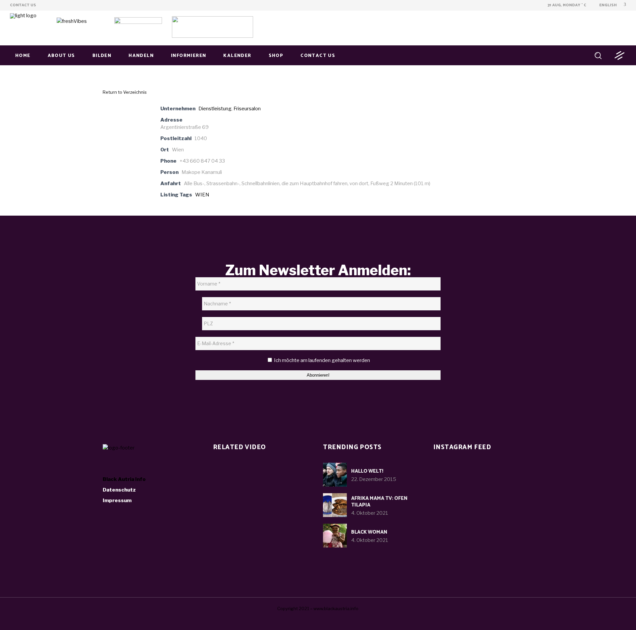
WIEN (202, 195)
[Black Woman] (335, 536)
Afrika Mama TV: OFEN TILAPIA (379, 501)
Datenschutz (119, 490)
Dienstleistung (215, 109)
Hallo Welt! (367, 471)
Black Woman (369, 532)
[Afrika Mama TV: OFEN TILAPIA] (335, 505)
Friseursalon (247, 109)
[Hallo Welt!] (335, 475)
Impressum (117, 500)
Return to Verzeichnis (125, 92)
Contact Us (23, 5)
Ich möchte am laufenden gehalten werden (321, 360)
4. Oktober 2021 (369, 513)
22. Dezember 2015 (373, 479)
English (607, 5)
